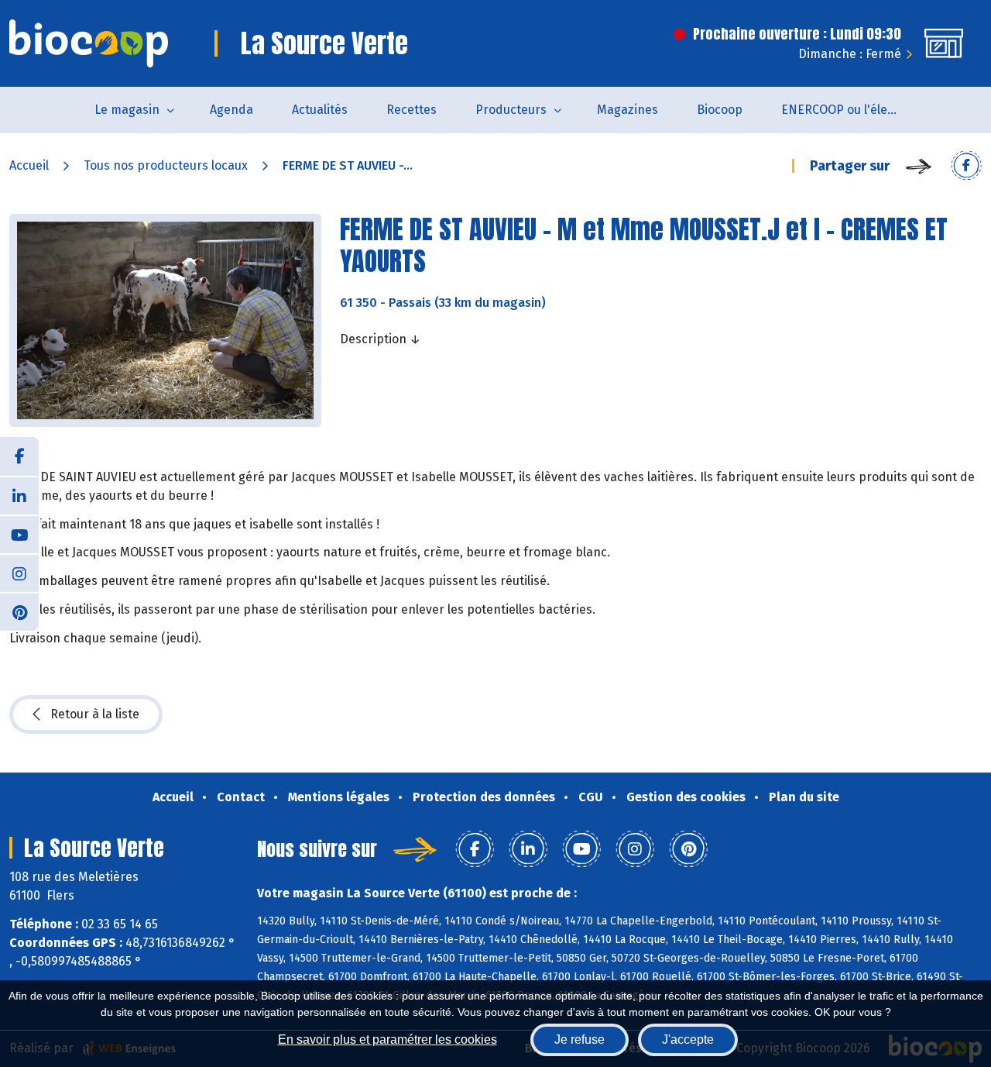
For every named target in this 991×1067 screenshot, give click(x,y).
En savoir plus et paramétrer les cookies (387, 1039)
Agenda (231, 109)
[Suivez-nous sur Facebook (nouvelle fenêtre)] (19, 456)
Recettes (411, 109)
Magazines (627, 109)
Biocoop (719, 109)
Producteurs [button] (511, 109)
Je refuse (579, 1039)
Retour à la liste (94, 714)
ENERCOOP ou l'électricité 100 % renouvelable (849, 109)
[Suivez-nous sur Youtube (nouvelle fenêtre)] (19, 534)
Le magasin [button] (126, 109)
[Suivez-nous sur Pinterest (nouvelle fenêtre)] (19, 611)
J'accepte (688, 1039)
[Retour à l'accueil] (88, 43)
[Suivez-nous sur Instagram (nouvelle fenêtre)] (19, 572)
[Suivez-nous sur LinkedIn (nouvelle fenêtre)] (19, 495)
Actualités (320, 109)
